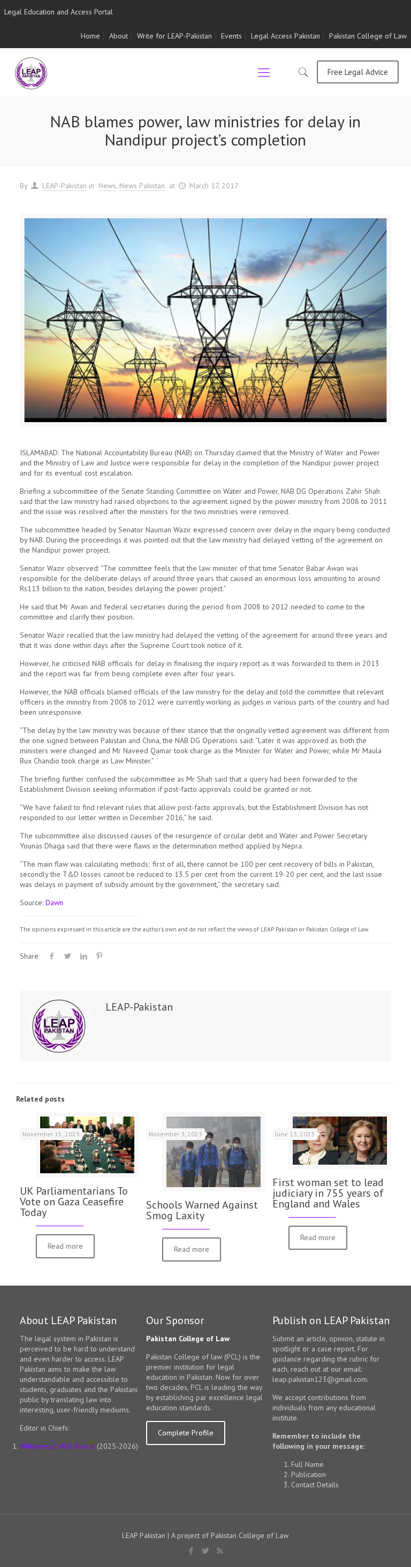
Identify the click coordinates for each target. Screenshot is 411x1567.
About (118, 36)
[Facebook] (190, 1551)
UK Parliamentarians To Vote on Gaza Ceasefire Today (74, 1201)
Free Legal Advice (358, 72)
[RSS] (219, 1551)
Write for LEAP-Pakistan (174, 36)
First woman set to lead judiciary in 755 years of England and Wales (328, 1193)
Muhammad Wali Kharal (57, 1446)
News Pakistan (142, 185)
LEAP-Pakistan (64, 185)
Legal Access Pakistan (285, 36)
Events (231, 36)
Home (90, 36)
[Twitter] (205, 1551)
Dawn (54, 902)
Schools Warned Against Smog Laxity (202, 1210)
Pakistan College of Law (368, 36)
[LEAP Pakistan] (31, 72)
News (107, 185)
